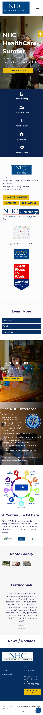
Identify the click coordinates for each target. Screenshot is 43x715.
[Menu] (37, 8)
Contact (26, 667)
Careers (5, 670)
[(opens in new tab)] (21, 211)
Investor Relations (8, 674)
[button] (40, 34)
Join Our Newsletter (30, 670)
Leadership (6, 667)
